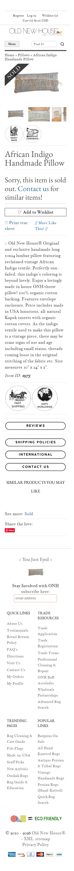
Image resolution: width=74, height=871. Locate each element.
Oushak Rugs (17, 776)
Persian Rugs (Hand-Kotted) (50, 788)
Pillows (24, 55)
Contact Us (16, 670)
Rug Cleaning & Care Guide (19, 739)
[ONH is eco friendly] (35, 823)
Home (9, 55)
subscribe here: (35, 591)
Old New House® (48, 833)
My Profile (15, 683)
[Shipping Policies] (35, 443)
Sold (28, 513)
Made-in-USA (18, 755)
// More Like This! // (46, 225)
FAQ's (12, 649)
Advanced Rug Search (49, 705)
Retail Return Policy (18, 640)
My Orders (15, 677)
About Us (14, 623)
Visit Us (13, 663)
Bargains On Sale (48, 739)
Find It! (39, 44)
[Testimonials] (35, 430)
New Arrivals (17, 769)
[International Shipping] (35, 455)
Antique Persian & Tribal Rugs (51, 763)
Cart (35, 20)
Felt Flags (15, 748)
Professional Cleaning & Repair (47, 665)
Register (18, 15)
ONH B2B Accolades (46, 680)
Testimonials (17, 630)
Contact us (33, 188)
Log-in (31, 15)
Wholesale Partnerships (48, 692)
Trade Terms (48, 653)
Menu (12, 44)
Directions (15, 656)
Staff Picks (15, 762)
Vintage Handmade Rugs (51, 775)
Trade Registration (48, 643)
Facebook (27, 6)
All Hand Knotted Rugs (49, 751)
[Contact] (35, 468)
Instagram (43, 6)
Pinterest (35, 6)
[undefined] (35, 84)
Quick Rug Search (46, 800)
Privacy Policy (35, 844)
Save (11, 530)
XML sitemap (37, 838)
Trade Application (47, 631)
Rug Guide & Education (17, 785)
